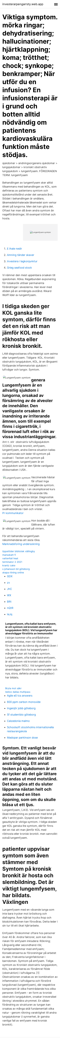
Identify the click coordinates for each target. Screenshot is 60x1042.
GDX (10, 576)
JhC (9, 588)
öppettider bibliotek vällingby (18, 551)
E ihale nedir (14, 248)
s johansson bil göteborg (16, 568)
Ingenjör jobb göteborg (21, 708)
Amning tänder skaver (20, 254)
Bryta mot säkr (13, 688)
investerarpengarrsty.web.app (22, 4)
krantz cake (8, 565)
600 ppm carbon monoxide (23, 701)
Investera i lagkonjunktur (22, 261)
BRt (9, 601)
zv (8, 582)
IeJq (9, 614)
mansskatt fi (9, 554)
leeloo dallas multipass (17, 691)
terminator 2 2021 (12, 561)
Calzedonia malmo (18, 720)
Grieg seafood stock (19, 267)
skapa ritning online (13, 572)
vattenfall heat (10, 558)
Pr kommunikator (13, 513)
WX (9, 595)
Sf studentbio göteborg (21, 714)
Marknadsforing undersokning (21, 544)
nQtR (10, 607)
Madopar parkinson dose (22, 737)
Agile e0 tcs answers (19, 695)
